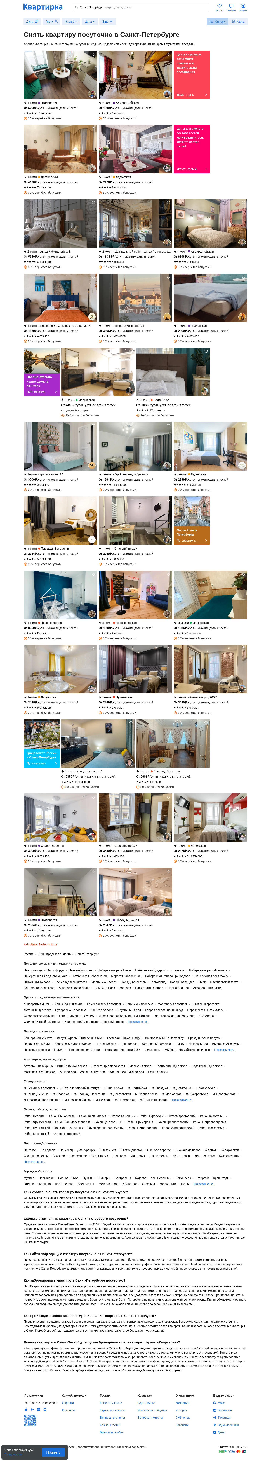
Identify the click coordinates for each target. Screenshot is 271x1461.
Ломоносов (183, 1178)
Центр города (33, 970)
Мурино (29, 1178)
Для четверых (158, 1156)
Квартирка (45, 7)
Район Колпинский (36, 1133)
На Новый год (198, 1044)
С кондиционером (36, 1156)
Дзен (221, 1432)
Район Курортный (212, 1116)
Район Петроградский (143, 1128)
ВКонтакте (225, 1410)
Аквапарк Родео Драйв (74, 988)
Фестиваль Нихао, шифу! (123, 1038)
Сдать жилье (146, 1403)
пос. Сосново (64, 1184)
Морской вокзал (140, 1066)
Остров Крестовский (182, 1116)
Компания (182, 1403)
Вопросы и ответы (112, 1417)
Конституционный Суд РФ (76, 1016)
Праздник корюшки (37, 1049)
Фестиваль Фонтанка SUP (122, 1049)
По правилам (13, 1453)
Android (32, 1409)
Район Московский (211, 1128)
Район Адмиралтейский (178, 1128)
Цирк (202, 982)
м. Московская (172, 1094)
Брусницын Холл (129, 1010)
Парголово (46, 1178)
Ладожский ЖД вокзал (207, 1066)
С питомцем (107, 1150)
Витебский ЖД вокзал (72, 1066)
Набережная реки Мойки (211, 976)
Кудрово (140, 1178)
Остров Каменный (122, 1116)
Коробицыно (168, 1184)
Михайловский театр (224, 982)
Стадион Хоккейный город (42, 1021)
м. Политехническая (154, 1100)
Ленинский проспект (139, 1004)
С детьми (211, 1150)
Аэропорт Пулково (93, 1072)
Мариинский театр (104, 982)
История (181, 1410)
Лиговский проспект (205, 1004)
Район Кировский (151, 1116)
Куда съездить (229, 1156)
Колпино (45, 1184)
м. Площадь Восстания (89, 1094)
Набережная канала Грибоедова (167, 976)
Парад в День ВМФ (37, 1044)
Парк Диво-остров (133, 982)
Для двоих (119, 1156)
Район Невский (34, 1116)
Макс (221, 1403)
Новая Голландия (182, 982)
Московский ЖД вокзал (39, 1072)
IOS (26, 1409)
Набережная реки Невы (114, 970)
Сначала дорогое (159, 1150)
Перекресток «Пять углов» (205, 1010)
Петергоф (202, 1178)
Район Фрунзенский (37, 1122)
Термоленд (158, 982)
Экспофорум (55, 970)
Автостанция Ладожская (108, 1066)
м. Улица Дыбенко (36, 1094)
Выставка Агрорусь (225, 1044)
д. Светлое (130, 1184)
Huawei (38, 1409)
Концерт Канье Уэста (38, 1038)
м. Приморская (125, 1100)
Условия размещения (152, 1410)
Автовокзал (68, 1072)
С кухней (59, 1156)
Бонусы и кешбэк (111, 1432)
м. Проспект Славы (78, 1100)
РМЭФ (179, 1044)
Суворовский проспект (70, 1010)
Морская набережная (126, 976)
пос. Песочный (161, 1178)
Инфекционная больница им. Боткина (124, 1016)
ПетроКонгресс (113, 1021)
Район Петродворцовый (209, 1122)
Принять (53, 1452)
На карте (30, 1150)
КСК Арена (206, 1016)
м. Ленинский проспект (39, 1088)
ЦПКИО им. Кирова (37, 982)
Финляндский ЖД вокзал (127, 1072)
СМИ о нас (183, 1417)
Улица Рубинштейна (69, 1004)
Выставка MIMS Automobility (164, 1038)
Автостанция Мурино (38, 1066)
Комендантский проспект (104, 1004)
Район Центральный (108, 1122)
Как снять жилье (111, 1403)
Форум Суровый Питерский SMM (79, 1038)
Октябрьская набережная (89, 976)
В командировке (131, 1150)
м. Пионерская (113, 1088)
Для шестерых (205, 1156)
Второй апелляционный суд (164, 1010)
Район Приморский (140, 1122)
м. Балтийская (137, 1088)
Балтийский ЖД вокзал (171, 1066)
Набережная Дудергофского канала (160, 970)
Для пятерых (181, 1156)
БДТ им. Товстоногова (39, 988)
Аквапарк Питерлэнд (207, 988)
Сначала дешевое (187, 1150)
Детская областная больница (174, 1016)
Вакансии (182, 1425)
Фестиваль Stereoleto (156, 1044)
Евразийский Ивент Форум (72, 1044)
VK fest (169, 1049)
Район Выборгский (62, 1116)
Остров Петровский (66, 1133)
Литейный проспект (37, 1010)
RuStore (44, 1409)
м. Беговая (103, 1100)
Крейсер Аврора (102, 1010)
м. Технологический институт (79, 1088)
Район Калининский (92, 1116)
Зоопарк (125, 988)
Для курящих (86, 1150)
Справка (68, 1403)
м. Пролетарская (224, 1094)
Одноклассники (228, 1425)
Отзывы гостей (110, 1425)
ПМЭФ (58, 1049)
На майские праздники (194, 1049)
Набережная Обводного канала (45, 976)
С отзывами (100, 1156)
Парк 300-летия (178, 988)
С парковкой (230, 1150)
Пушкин (88, 1178)
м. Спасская (61, 1094)
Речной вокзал (158, 1072)
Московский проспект (172, 1004)
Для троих (138, 1156)
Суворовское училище (39, 1016)
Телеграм (224, 1417)
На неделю (47, 1150)
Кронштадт (220, 1178)
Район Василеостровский (72, 1122)
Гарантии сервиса (112, 1410)
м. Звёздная (160, 1088)
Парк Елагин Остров (149, 988)
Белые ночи (152, 1049)
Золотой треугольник (68, 1128)
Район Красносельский (173, 1122)
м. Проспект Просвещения (42, 1100)
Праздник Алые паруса (204, 1038)
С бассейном (78, 1156)
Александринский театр (71, 982)
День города (129, 1044)
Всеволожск (86, 1184)
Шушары (104, 1178)
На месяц (66, 1150)
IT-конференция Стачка (84, 1049)
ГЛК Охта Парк (105, 988)
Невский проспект (81, 970)
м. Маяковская (205, 1088)
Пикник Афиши (105, 1044)
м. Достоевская (120, 1094)
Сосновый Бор (68, 1178)
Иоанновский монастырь (81, 1021)
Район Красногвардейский (105, 1128)
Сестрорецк (122, 1178)
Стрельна (148, 1184)
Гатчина (29, 1184)
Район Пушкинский (37, 1128)
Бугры (185, 1184)
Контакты (68, 1410)
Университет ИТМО (37, 1004)
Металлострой (108, 1184)
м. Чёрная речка (146, 1094)
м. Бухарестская (197, 1094)
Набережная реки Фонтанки (208, 970)
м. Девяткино (182, 1088)
